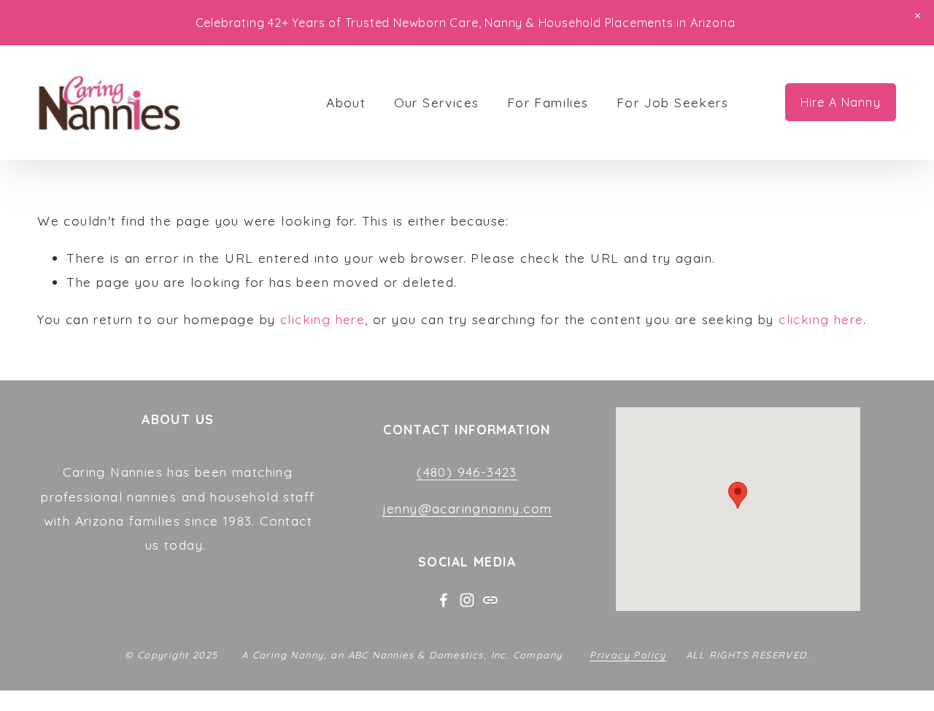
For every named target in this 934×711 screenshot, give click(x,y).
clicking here (322, 319)
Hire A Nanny (840, 102)
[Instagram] (467, 600)
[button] (917, 16)
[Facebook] (443, 600)
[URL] (490, 600)
